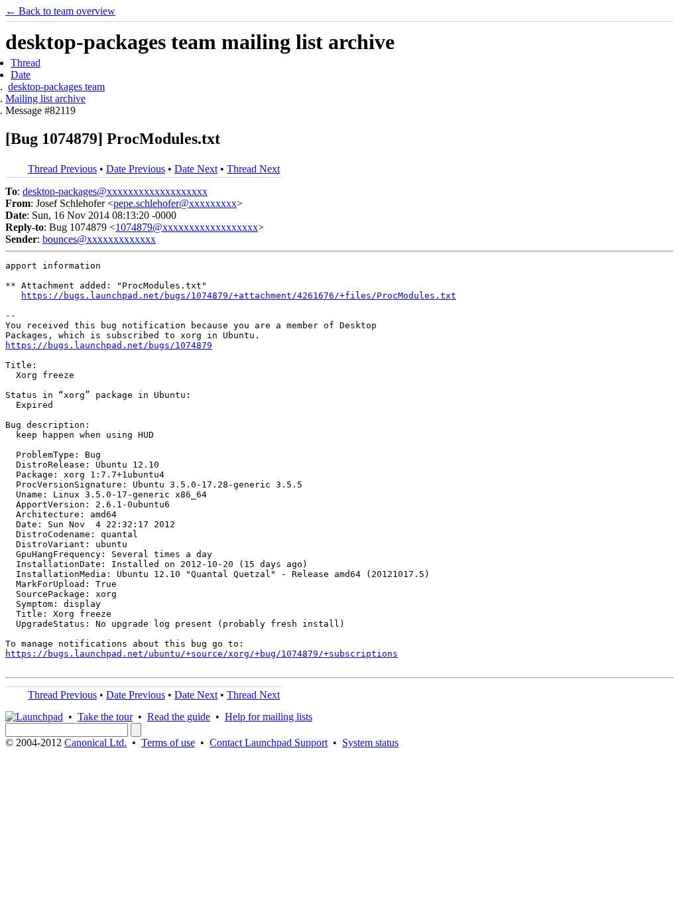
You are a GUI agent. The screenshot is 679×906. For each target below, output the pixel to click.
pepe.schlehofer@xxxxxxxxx (175, 203)
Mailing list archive (45, 98)
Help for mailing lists (268, 716)
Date (21, 74)
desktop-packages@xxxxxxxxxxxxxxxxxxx (115, 191)
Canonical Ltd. (95, 742)
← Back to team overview (60, 11)
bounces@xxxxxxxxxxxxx (99, 239)
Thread (25, 62)
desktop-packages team (56, 86)
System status (370, 742)
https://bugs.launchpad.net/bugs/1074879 (108, 345)
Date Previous (135, 168)
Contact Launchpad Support (269, 742)
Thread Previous (62, 168)
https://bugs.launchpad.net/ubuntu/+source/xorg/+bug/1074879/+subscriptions (201, 654)
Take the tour (105, 716)
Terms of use (168, 742)
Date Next (195, 168)
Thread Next (253, 168)
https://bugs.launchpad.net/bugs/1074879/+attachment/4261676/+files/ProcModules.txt (238, 295)
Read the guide (178, 716)
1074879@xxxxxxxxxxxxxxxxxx (186, 227)
